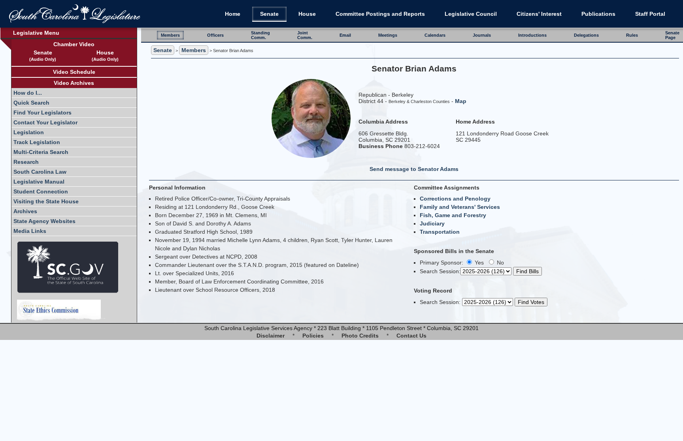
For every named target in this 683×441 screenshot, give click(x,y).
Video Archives (74, 83)
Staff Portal (650, 14)
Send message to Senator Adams (414, 169)
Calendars (435, 35)
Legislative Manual (38, 181)
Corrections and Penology (455, 198)
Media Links (29, 231)
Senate (269, 14)
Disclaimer (271, 335)
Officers (215, 35)
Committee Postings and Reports (380, 14)
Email (345, 35)
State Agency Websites (44, 221)
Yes (478, 262)
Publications (598, 14)
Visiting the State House (46, 201)
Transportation (440, 232)
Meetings (387, 35)
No (499, 262)
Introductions (532, 35)
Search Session (439, 271)
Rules (632, 35)
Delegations (586, 35)
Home (232, 14)
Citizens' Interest (539, 14)
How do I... (27, 93)
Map (460, 101)
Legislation (28, 132)
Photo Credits (360, 335)
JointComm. (304, 35)
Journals (482, 35)
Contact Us (411, 335)
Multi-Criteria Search (40, 152)
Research (26, 162)
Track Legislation (36, 142)
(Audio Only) (42, 59)
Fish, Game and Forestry (453, 215)
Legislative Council (471, 14)
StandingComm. (260, 35)
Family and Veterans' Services (460, 207)
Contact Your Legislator (45, 122)
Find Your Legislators (42, 112)
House (307, 14)
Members (170, 35)
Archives (25, 211)
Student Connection (40, 191)
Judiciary (432, 223)
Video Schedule (74, 72)
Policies (313, 335)
